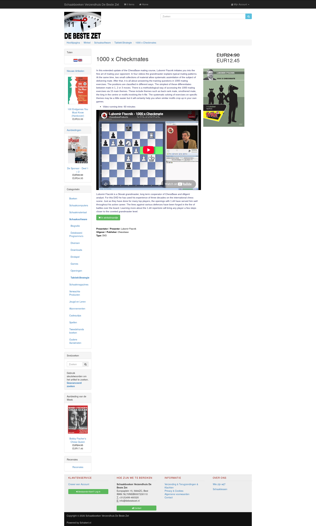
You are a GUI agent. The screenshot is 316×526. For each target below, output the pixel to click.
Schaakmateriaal (78, 212)
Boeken (73, 198)
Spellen (73, 322)
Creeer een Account (78, 484)
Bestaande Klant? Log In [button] (89, 491)
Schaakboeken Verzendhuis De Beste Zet (91, 4)
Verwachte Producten (74, 293)
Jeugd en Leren (77, 301)
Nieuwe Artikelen (75, 71)
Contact (169, 497)
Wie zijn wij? (219, 484)
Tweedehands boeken (76, 331)
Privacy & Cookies (174, 490)
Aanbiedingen (74, 130)
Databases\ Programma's (76, 234)
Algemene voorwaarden (177, 494)
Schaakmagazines (78, 284)
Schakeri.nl (85, 522)
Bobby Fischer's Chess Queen (77, 440)
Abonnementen (77, 308)
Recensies (77, 467)
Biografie (74, 225)
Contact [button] (137, 508)
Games (73, 263)
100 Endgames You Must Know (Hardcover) (78, 112)
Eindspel (74, 256)
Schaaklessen (220, 489)
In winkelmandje (109, 217)
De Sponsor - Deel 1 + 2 (77, 170)
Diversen (74, 243)
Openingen (75, 270)
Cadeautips (75, 315)
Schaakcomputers (78, 205)
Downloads (75, 249)
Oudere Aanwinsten (75, 341)
